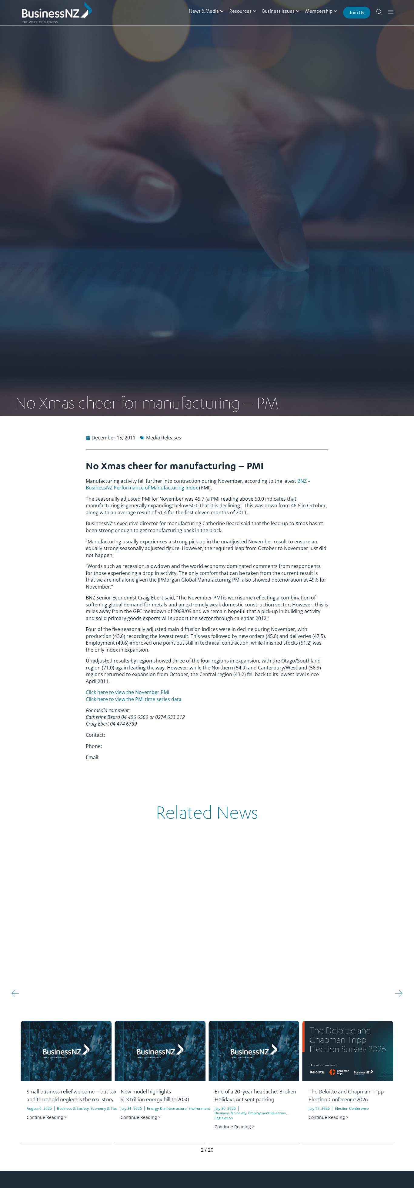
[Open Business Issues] (297, 11)
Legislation (224, 1117)
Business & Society (73, 1108)
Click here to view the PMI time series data (134, 699)
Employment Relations (267, 1113)
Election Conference (352, 1108)
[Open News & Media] (221, 11)
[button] (15, 993)
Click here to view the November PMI (127, 692)
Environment (199, 1108)
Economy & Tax (104, 1108)
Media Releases (163, 437)
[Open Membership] (335, 11)
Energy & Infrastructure (167, 1108)
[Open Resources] (254, 11)
